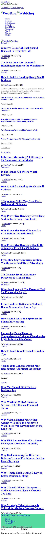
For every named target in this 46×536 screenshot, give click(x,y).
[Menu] (2, 39)
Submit (25, 529)
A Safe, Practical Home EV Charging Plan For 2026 (20, 139)
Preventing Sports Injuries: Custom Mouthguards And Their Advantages (22, 261)
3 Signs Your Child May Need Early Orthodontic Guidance (21, 203)
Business (8, 21)
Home (7, 19)
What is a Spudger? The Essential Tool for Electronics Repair (23, 291)
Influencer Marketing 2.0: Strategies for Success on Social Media (22, 159)
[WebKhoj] (23, 13)
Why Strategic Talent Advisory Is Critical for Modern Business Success (22, 507)
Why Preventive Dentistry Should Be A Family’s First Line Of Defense (22, 247)
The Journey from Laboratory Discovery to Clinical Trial (18, 276)
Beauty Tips (5, 328)
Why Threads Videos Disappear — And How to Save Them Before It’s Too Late (21, 490)
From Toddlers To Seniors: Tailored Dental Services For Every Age (21, 305)
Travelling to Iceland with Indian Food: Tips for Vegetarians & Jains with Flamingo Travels (19, 120)
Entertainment (10, 23)
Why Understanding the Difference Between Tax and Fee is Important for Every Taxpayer (22, 458)
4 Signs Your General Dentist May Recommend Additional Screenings (21, 367)
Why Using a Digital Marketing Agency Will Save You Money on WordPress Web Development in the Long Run (21, 424)
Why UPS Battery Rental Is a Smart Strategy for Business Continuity (21, 442)
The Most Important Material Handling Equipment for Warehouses (22, 64)
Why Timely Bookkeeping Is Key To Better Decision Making (21, 474)
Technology (9, 29)
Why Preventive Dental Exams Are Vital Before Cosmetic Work (21, 232)
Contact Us (9, 523)
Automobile (5, 167)
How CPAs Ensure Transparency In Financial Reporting (21, 320)
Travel (7, 31)
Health (7, 35)
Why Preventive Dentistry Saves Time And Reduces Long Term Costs (23, 217)
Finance (8, 33)
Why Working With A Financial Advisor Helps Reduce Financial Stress (19, 404)
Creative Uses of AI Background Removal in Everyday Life (19, 49)
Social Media (10, 27)
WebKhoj (6, 56)
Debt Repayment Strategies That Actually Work (19, 130)
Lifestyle (8, 25)
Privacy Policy (10, 521)
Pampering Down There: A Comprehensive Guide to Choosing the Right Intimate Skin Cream (23, 336)
